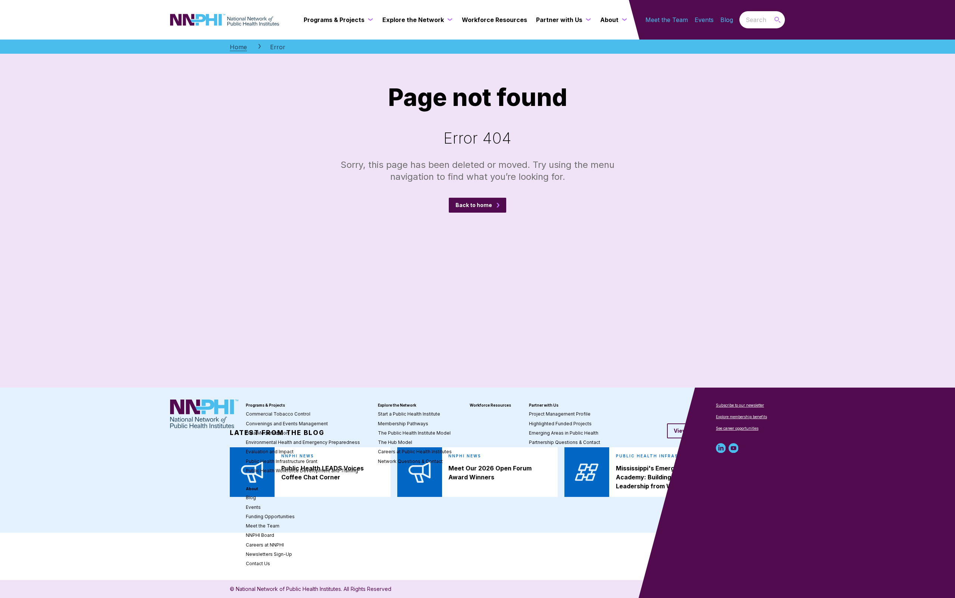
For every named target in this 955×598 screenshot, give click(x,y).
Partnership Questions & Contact (564, 442)
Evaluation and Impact (270, 451)
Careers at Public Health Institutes (415, 451)
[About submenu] (623, 20)
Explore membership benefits (741, 416)
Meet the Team (666, 20)
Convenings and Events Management (287, 423)
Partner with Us (543, 405)
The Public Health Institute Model (414, 433)
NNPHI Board (260, 535)
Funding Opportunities (270, 516)
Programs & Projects (265, 405)
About (252, 488)
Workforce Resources (490, 405)
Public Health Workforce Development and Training (302, 470)
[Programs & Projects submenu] (368, 20)
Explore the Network (397, 405)
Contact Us (258, 563)
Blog (726, 20)
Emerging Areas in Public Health (563, 433)
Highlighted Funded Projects (560, 423)
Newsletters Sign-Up (269, 554)
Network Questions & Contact (410, 461)
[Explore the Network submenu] (448, 20)
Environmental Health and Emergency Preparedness (303, 442)
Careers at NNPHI (265, 545)
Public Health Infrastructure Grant (281, 461)
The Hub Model (395, 442)
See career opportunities (737, 428)
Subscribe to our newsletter (740, 405)
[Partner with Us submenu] (586, 20)
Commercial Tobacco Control (278, 414)
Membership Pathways (403, 423)
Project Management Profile (560, 414)
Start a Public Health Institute (409, 414)
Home (238, 47)
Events (704, 20)
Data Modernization (267, 433)
